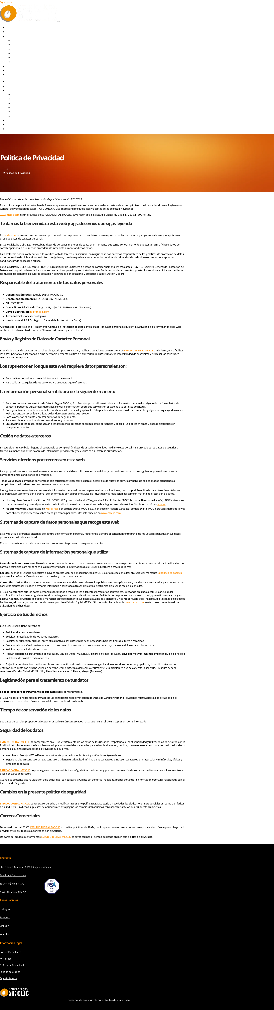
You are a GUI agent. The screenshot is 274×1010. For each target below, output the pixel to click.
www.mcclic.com (111, 513)
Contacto (14, 75)
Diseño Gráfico (20, 45)
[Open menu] (59, 21)
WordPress (52, 508)
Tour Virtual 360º (22, 57)
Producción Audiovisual (24, 49)
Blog (11, 71)
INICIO (11, 28)
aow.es (162, 504)
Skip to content (6, 2)
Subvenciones (16, 66)
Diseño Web (19, 40)
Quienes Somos (17, 32)
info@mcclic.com (39, 311)
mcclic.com (10, 235)
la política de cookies (170, 573)
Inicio (8, 169)
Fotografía (19, 62)
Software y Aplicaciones (25, 53)
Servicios (14, 36)
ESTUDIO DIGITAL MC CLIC (139, 350)
